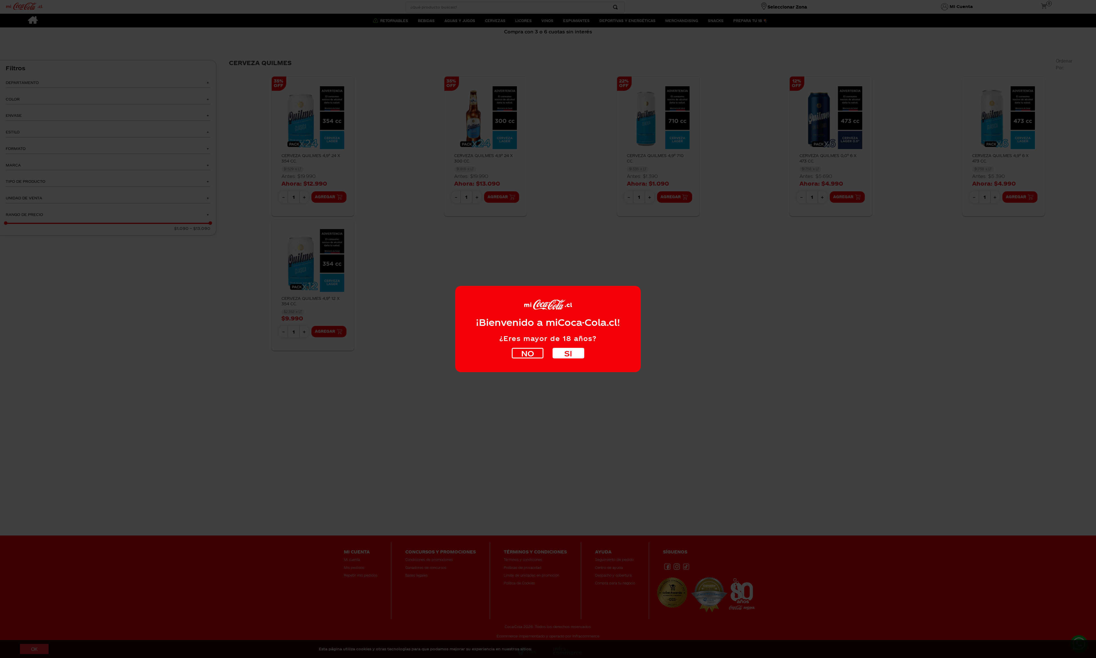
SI (568, 353)
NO (527, 353)
